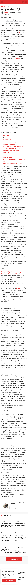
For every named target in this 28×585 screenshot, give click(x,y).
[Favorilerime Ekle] (7, 20)
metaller (17, 58)
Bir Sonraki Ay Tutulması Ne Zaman (12, 163)
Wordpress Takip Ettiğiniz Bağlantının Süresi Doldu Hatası (7, 525)
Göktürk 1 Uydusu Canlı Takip (11, 148)
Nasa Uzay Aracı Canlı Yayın (11, 150)
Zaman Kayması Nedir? (9, 142)
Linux (23, 577)
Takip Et (15, 508)
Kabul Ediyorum (9, 580)
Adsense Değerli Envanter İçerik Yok (20, 524)
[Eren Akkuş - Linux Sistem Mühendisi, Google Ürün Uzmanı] (14, 2)
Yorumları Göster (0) (13, 559)
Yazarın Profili (22, 502)
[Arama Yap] (23, 2)
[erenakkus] (5, 506)
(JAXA (18, 288)
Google (19, 577)
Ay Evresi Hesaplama (9, 144)
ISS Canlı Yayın (7, 153)
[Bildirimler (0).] (26, 2)
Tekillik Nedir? (7, 140)
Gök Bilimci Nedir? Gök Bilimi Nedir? (13, 146)
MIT (20, 32)
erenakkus (6, 12)
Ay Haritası (6, 135)
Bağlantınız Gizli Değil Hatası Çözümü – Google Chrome (6, 551)
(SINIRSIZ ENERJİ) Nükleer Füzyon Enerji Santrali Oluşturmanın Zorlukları (6, 539)
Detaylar (4, 577)
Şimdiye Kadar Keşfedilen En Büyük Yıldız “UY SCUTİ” (21, 552)
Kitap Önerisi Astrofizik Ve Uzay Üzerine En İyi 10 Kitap (20, 538)
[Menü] (2, 2)
